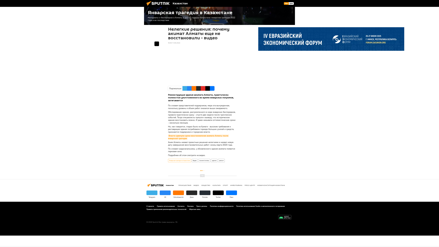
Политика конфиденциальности (221, 206)
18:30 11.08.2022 (174, 43)
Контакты (181, 206)
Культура (217, 185)
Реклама (190, 206)
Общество (205, 185)
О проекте (150, 206)
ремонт (221, 160)
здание (214, 160)
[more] (156, 44)
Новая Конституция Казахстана (271, 185)
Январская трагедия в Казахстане (179, 160)
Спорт (225, 185)
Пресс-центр (250, 185)
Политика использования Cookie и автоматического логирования (260, 206)
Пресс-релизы (201, 206)
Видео (195, 160)
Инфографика (236, 185)
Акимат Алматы (204, 160)
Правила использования (166, 206)
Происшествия (184, 185)
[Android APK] (285, 217)
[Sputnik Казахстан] (159, 6)
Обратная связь (195, 209)
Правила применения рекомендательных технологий (166, 209)
